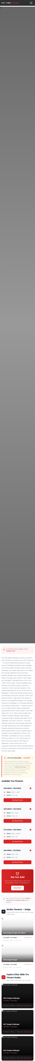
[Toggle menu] (31, 3)
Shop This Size (18, 800)
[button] (17, 757)
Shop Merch (18, 888)
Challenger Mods (10, 651)
